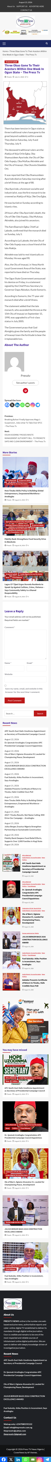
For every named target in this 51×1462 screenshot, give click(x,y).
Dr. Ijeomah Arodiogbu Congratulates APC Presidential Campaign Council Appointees (23, 744)
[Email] (27, 405)
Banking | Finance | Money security (17, 525)
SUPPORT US (21, 6)
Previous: (23, 421)
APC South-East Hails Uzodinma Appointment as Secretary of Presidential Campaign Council (25, 732)
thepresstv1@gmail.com (15, 1434)
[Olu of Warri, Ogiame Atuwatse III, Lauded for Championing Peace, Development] (11, 916)
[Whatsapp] (22, 405)
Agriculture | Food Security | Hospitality (19, 522)
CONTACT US (26, 10)
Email (30, 663)
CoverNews (19, 1452)
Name (8, 663)
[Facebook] (7, 405)
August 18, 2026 (20, 545)
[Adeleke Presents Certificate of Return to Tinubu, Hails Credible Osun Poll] (11, 982)
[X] (12, 405)
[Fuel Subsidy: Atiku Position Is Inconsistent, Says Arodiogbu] (11, 960)
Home (5, 51)
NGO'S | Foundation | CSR (14, 532)
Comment (10, 627)
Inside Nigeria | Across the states (17, 484)
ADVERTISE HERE (36, 6)
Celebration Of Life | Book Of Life (31, 908)
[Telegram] (37, 405)
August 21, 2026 (20, 500)
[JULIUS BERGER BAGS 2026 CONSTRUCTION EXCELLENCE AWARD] (11, 940)
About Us (11, 6)
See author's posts (25, 382)
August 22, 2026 (20, 1094)
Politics (24, 860)
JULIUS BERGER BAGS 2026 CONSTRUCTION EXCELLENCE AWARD (25, 767)
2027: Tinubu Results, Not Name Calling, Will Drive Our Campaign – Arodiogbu (24, 816)
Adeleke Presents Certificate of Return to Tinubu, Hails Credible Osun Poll (23, 790)
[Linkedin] (17, 405)
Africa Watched (11, 480)
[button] (5, 43)
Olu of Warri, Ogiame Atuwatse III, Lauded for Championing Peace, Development (25, 755)
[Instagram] (32, 405)
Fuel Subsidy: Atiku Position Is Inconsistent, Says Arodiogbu (24, 779)
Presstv (9, 77)
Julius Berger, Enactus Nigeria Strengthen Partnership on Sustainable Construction (23, 828)
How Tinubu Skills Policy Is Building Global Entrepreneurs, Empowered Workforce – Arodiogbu (24, 493)
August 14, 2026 (20, 597)
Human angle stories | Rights (30, 933)
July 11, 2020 (19, 77)
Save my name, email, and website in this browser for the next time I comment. (23, 690)
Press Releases (17, 577)
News (32, 484)
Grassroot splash (11, 62)
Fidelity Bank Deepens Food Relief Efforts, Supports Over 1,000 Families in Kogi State (23, 839)
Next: (25, 436)
